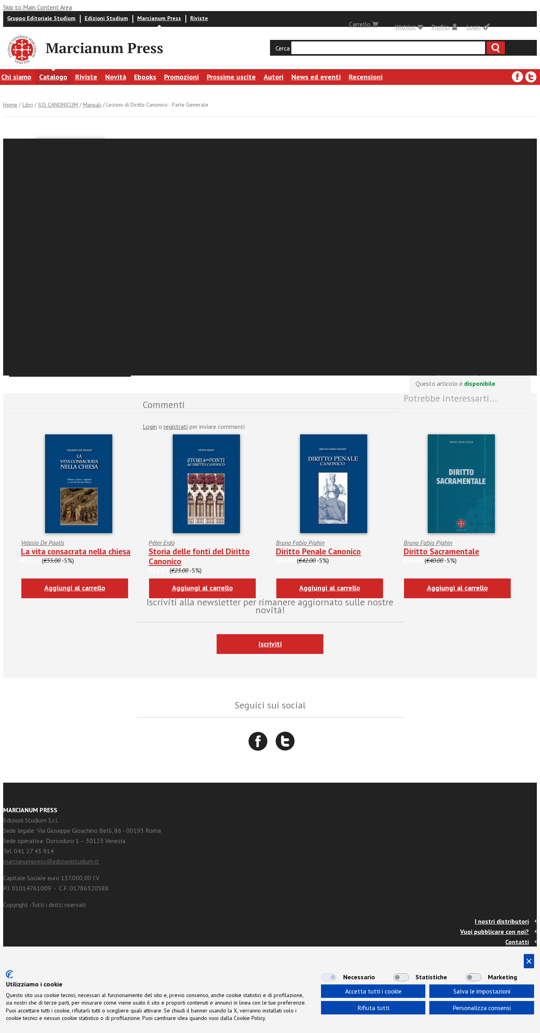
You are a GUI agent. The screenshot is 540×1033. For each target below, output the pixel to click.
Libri (28, 104)
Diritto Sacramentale (441, 551)
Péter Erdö (162, 543)
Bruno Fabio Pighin (300, 543)
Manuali (92, 104)
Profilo (440, 27)
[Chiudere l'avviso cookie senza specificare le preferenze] (529, 961)
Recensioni (366, 76)
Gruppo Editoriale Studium (41, 18)
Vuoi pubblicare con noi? (494, 931)
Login (473, 27)
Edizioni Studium (106, 18)
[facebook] (517, 77)
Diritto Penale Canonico (318, 551)
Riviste (199, 18)
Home (10, 104)
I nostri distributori (502, 921)
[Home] (21, 65)
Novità (115, 76)
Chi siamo (16, 76)
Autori (273, 76)
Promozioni (181, 76)
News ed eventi (316, 76)
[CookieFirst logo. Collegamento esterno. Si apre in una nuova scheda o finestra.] (9, 974)
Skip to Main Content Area (37, 7)
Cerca (283, 48)
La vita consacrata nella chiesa (75, 551)
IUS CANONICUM (58, 104)
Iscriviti (270, 643)
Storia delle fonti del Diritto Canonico (199, 556)
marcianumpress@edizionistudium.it (51, 861)
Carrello (359, 24)
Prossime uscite (231, 76)
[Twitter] (531, 77)
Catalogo (53, 76)
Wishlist (405, 27)
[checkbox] (329, 977)
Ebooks (145, 76)
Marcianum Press (159, 18)
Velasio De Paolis (42, 543)
